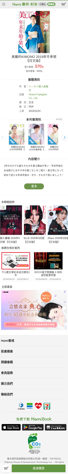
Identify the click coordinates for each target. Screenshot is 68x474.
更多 (34, 186)
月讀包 (42, 4)
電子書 (34, 4)
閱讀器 (51, 4)
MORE (59, 119)
